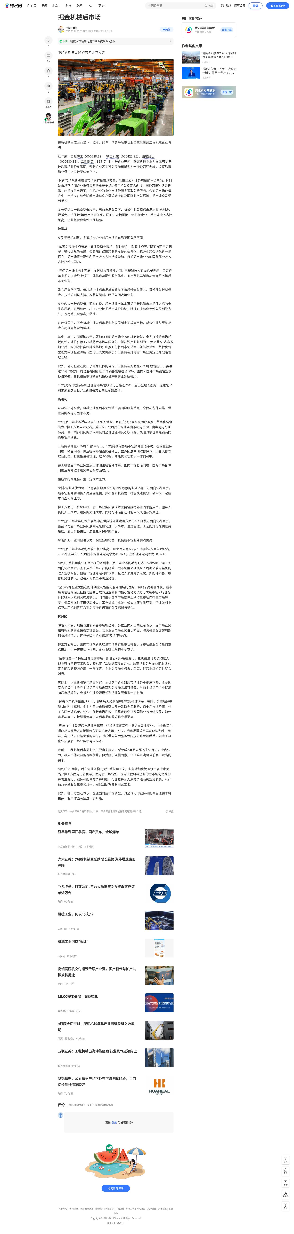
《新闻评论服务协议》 (104, 1105)
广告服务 (120, 1208)
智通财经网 (64, 874)
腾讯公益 (141, 1208)
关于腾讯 (63, 1208)
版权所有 (120, 1223)
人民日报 (62, 929)
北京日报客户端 (66, 846)
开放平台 (109, 1208)
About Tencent (76, 1208)
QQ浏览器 (151, 1208)
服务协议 (89, 1208)
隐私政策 (99, 1208)
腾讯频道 (162, 1208)
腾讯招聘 (130, 1208)
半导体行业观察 (66, 1011)
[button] (226, 29)
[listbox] (116, 958)
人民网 (61, 956)
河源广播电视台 (66, 1038)
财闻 (60, 901)
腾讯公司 (111, 1223)
